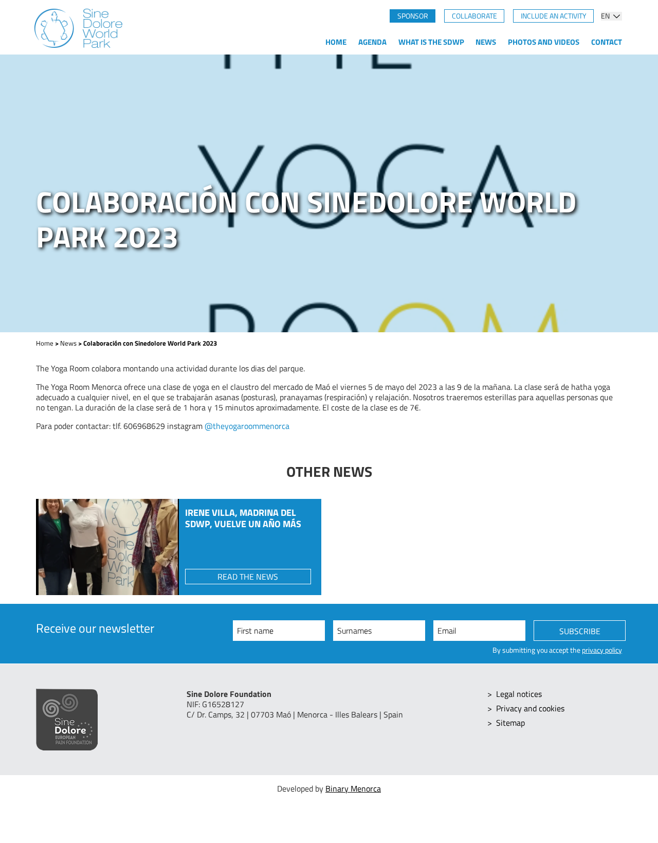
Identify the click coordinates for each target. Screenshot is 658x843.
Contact (606, 42)
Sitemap (510, 722)
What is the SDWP (431, 42)
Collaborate (474, 16)
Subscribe (579, 631)
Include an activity (554, 16)
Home (335, 42)
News (486, 42)
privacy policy (602, 650)
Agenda (372, 42)
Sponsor (412, 16)
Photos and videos (543, 42)
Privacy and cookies (530, 708)
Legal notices (519, 694)
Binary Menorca (353, 788)
